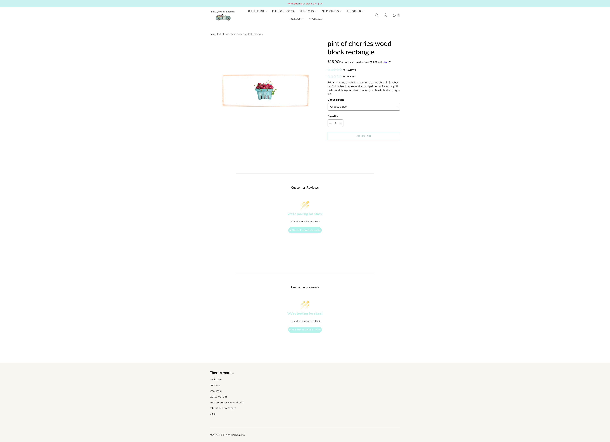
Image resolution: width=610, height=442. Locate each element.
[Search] (376, 15)
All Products (330, 11)
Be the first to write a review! (305, 230)
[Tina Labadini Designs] (222, 15)
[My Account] (385, 15)
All (220, 34)
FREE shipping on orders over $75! (305, 3)
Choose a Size (336, 99)
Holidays (295, 19)
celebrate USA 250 (283, 11)
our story (215, 385)
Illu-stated (354, 11)
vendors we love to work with (227, 402)
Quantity (333, 116)
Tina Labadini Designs (232, 434)
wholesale (216, 390)
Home (213, 34)
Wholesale (315, 19)
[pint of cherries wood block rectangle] (264, 93)
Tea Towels (307, 11)
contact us (216, 379)
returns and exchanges (223, 408)
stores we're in (218, 396)
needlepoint (256, 11)
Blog (212, 413)
